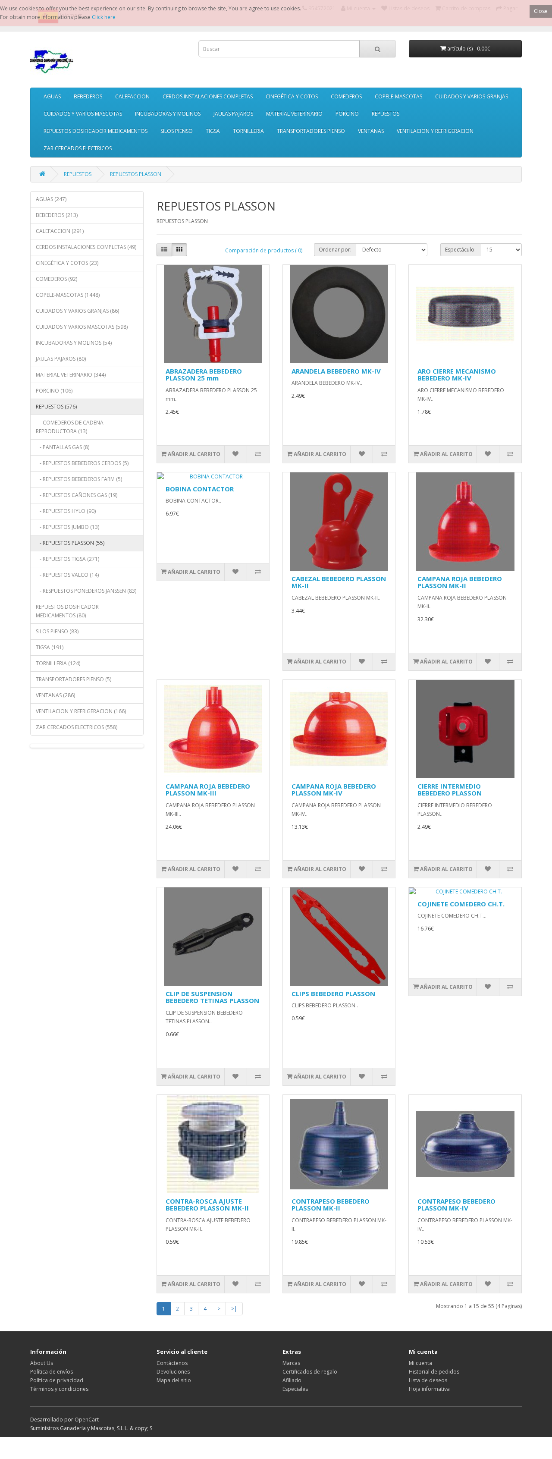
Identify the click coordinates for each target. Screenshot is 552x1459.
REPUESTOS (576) (56, 406)
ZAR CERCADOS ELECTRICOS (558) (76, 727)
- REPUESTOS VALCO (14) (67, 575)
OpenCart (87, 1419)
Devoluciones (173, 1371)
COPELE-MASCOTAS (398, 96)
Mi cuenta (420, 1363)
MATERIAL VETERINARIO (294, 113)
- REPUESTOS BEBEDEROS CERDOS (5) (82, 463)
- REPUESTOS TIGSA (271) (67, 559)
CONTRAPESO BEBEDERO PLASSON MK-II (331, 1205)
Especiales (295, 1389)
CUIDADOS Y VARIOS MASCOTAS (83, 113)
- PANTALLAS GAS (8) (62, 447)
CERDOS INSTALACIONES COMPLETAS (208, 96)
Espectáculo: (460, 249)
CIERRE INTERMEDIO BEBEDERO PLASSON (449, 790)
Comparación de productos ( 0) (263, 250)
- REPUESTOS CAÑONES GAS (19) (76, 495)
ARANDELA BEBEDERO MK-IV (336, 371)
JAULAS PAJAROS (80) (61, 358)
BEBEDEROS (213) (57, 215)
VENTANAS (371, 131)
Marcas (291, 1363)
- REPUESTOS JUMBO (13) (67, 527)
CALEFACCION (132, 96)
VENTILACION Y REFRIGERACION (435, 131)
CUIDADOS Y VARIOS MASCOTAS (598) (82, 326)
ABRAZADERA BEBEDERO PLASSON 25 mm (204, 375)
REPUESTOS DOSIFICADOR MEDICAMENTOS (95, 131)
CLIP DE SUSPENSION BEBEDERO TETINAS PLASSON (212, 997)
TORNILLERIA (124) (58, 663)
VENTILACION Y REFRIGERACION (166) (81, 711)
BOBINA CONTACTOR (200, 488)
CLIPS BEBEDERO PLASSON (333, 993)
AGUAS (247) (51, 199)
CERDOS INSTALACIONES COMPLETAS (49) (86, 247)
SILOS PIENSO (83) (57, 631)
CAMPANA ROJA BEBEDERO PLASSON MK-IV (334, 790)
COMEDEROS (346, 96)
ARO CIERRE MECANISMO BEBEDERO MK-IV (456, 375)
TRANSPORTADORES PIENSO (311, 131)
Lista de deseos (428, 1380)
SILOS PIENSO (176, 131)
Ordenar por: (335, 249)
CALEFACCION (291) (60, 231)
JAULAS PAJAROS (233, 113)
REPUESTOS (385, 113)
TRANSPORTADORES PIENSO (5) (73, 679)
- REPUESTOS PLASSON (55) (70, 543)
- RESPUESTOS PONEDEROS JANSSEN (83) (86, 590)
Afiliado (291, 1380)
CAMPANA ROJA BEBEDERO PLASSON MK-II (459, 582)
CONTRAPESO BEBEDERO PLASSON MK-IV (456, 1205)
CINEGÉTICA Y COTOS (292, 96)
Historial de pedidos (434, 1371)
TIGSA (213, 131)
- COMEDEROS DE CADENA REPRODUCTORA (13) (70, 427)
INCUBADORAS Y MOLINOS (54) (74, 342)
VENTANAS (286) (55, 695)
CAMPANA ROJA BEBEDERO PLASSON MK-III (208, 790)
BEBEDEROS (88, 96)
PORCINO (347, 113)
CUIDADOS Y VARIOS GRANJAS (471, 96)
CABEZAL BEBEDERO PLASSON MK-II (339, 582)
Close (541, 11)
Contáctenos (172, 1363)
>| (234, 1308)
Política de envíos (51, 1371)
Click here (104, 17)
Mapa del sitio (174, 1380)
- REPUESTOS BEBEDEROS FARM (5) (79, 479)
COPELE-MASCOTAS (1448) (68, 295)
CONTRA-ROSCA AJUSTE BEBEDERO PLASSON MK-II (207, 1205)
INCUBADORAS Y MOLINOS (168, 113)
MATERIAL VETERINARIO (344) (71, 374)
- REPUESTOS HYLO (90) (66, 511)
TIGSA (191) (49, 647)
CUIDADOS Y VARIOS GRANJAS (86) (77, 310)
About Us (41, 1363)
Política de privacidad (56, 1380)
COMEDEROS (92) (56, 279)
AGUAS (52, 96)
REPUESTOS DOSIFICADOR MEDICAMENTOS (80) (67, 611)
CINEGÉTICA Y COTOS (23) (67, 263)
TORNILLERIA (248, 131)
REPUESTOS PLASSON (135, 174)
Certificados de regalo (309, 1371)
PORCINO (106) (54, 390)
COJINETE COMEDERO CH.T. (461, 903)
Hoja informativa (429, 1389)
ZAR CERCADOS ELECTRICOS (78, 148)
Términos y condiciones (59, 1389)
